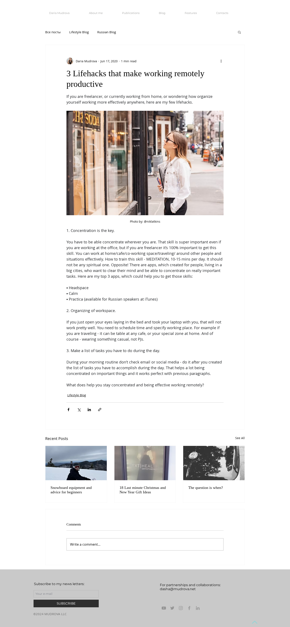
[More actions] (221, 61)
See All (240, 438)
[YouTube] (163, 608)
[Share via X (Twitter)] (79, 410)
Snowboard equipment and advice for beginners (71, 490)
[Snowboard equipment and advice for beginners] (76, 463)
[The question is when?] (214, 463)
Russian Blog (106, 32)
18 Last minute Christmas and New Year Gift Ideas (143, 490)
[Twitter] (172, 608)
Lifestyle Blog (79, 32)
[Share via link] (100, 410)
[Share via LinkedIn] (89, 410)
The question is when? (205, 488)
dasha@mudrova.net (178, 589)
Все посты (53, 32)
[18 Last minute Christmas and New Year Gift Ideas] (145, 463)
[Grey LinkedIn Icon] (197, 608)
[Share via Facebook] (68, 410)
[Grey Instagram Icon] (180, 608)
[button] (239, 32)
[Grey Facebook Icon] (189, 608)
